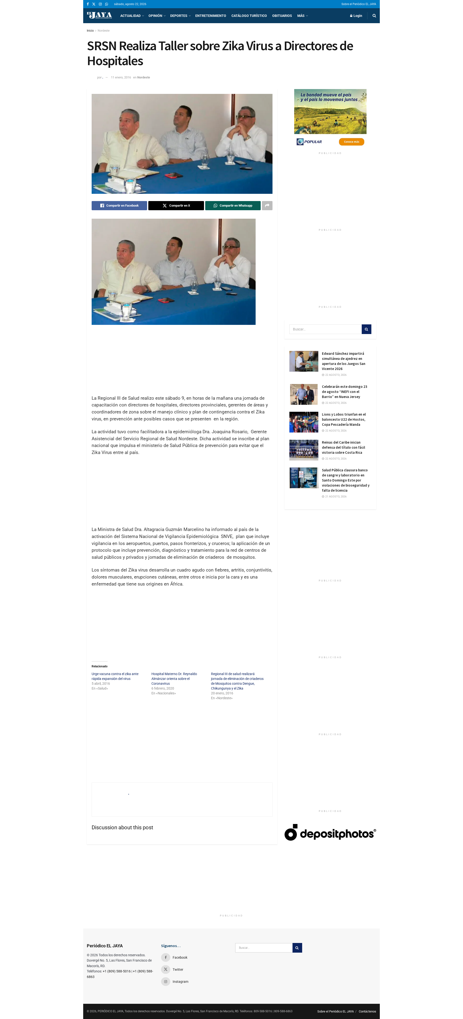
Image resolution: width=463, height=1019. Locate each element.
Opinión (155, 16)
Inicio (90, 30)
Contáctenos (367, 1011)
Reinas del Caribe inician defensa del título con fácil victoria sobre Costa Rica (343, 447)
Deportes (178, 16)
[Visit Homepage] (99, 16)
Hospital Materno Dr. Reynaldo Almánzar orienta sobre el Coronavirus (174, 678)
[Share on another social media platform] (267, 205)
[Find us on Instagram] (100, 4)
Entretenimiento (210, 16)
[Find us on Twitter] (93, 4)
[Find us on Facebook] (88, 4)
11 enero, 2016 (121, 77)
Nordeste (103, 30)
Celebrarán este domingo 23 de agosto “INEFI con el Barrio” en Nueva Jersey (344, 391)
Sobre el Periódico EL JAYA (358, 4)
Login (357, 16)
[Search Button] (374, 15)
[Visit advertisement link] (330, 119)
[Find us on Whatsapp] (106, 4)
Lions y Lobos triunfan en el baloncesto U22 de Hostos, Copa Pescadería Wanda (344, 419)
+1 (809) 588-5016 (117, 971)
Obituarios (282, 16)
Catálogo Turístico (249, 16)
